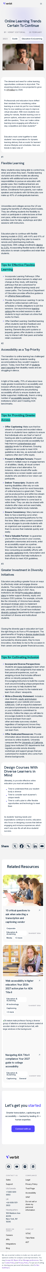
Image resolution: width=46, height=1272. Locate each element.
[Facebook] (21, 846)
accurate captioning (14, 552)
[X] (15, 846)
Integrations (11, 1244)
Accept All (9, 1260)
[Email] (42, 846)
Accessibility (31, 1193)
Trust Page (30, 1188)
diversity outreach (9, 612)
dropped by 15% (14, 590)
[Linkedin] (35, 846)
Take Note (30, 1238)
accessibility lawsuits (20, 398)
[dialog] (23, 1262)
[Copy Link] (28, 846)
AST (27, 1242)
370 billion (10, 90)
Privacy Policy (31, 1184)
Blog (8, 1248)
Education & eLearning (32, 39)
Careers (9, 1235)
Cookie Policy (10, 1263)
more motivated (24, 667)
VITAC (28, 1233)
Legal (28, 1180)
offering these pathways (19, 296)
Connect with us (23, 1129)
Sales (8, 1180)
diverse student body (35, 634)
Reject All (17, 1260)
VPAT (28, 1197)
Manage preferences (31, 1260)
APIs (8, 1239)
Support (9, 1184)
